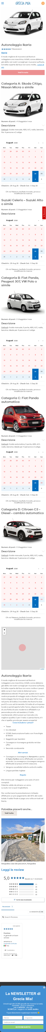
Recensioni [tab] (6, 907)
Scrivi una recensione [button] (24, 900)
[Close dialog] (44, 987)
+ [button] (4, 629)
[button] (13, 955)
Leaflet (42, 669)
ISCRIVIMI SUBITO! (23, 1027)
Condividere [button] (10, 950)
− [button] (4, 633)
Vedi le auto (23, 72)
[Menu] (2, 3)
